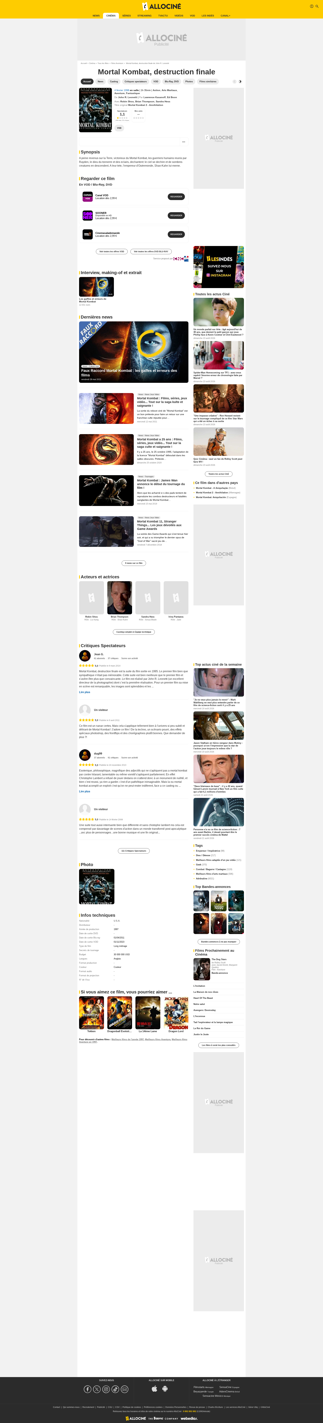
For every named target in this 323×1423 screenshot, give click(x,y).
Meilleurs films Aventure (157, 1039)
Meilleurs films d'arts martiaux (214, 874)
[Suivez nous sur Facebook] (88, 1389)
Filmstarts (199, 1387)
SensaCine (225, 1387)
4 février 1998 (122, 90)
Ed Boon (172, 97)
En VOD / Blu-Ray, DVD (95, 184)
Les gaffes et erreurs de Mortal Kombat (92, 300)
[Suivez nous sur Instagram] (106, 1389)
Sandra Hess (163, 101)
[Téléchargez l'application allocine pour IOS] (156, 1388)
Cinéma (111, 15)
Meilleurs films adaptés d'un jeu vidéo (218, 860)
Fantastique (133, 93)
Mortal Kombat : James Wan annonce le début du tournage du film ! (161, 484)
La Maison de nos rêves (205, 992)
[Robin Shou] (91, 597)
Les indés (208, 15)
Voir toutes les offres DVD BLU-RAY (151, 251)
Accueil (84, 63)
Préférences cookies (153, 1407)
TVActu (163, 15)
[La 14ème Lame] (147, 1012)
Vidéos (178, 15)
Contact (56, 1407)
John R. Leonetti (127, 97)
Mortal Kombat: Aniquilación (216, 497)
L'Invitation (199, 986)
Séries (126, 15)
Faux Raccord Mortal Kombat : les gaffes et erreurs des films (129, 372)
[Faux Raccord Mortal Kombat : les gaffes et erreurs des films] (133, 352)
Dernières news (97, 317)
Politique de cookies (131, 1407)
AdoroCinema (226, 1391)
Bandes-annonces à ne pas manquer (218, 942)
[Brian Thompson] (119, 597)
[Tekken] (91, 1012)
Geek (201, 864)
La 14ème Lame (148, 1031)
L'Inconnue (199, 1016)
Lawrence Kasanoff (154, 97)
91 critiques (113, 758)
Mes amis (138, 111)
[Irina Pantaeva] (176, 597)
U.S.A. (117, 921)
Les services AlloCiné (235, 1407)
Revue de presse (197, 1407)
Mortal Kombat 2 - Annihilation (218, 492)
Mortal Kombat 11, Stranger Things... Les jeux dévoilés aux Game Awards (159, 525)
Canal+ (225, 15)
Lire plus (84, 692)
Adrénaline (205, 878)
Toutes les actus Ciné (218, 474)
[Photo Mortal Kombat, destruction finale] (96, 886)
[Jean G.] (85, 656)
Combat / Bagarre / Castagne (214, 869)
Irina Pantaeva (176, 617)
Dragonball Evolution (119, 1031)
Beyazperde (200, 1391)
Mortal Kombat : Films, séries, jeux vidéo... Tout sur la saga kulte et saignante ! (162, 402)
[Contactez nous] (125, 1389)
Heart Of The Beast (203, 998)
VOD (192, 15)
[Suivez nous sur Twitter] (97, 1389)
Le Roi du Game (201, 1028)
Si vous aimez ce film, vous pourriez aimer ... (126, 991)
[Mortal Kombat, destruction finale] (95, 110)
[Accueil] (161, 6)
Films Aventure (117, 63)
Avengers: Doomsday (204, 1010)
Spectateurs (122, 111)
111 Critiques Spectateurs (133, 851)
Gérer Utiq (253, 1407)
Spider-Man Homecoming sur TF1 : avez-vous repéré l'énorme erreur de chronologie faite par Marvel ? (217, 375)
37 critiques (113, 658)
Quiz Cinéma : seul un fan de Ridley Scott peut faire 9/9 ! (217, 460)
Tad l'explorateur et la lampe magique (213, 1022)
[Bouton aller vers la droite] (240, 82)
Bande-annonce (220, 973)
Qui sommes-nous (71, 1407)
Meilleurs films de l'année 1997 (128, 1039)
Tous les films (103, 63)
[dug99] (85, 755)
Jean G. (99, 654)
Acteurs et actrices (100, 576)
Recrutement (88, 1407)
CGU (110, 1407)
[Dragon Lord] (176, 1012)
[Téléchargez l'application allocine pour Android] (167, 1388)
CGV (117, 1407)
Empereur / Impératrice (210, 851)
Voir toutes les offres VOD (111, 251)
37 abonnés (99, 758)
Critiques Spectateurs (103, 645)
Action (156, 90)
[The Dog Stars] (201, 969)
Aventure (119, 93)
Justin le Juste (201, 1034)
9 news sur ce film (133, 563)
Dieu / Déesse (206, 855)
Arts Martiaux (169, 90)
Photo (87, 864)
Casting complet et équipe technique (133, 632)
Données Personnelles (175, 1407)
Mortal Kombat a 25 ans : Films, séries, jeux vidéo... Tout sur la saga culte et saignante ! (160, 443)
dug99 (98, 753)
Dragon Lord (176, 1031)
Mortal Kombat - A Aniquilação (216, 488)
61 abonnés (99, 658)
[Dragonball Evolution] (119, 1012)
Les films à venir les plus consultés (219, 1045)
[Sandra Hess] (147, 597)
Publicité (101, 1407)
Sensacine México (213, 1395)
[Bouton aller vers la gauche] (234, 82)
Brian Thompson (144, 101)
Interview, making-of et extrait (111, 272)
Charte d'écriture (215, 1407)
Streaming (144, 15)
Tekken (91, 1031)
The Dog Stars (219, 959)
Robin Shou (127, 101)
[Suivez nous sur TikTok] (116, 1389)
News (96, 15)
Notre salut (199, 1004)
